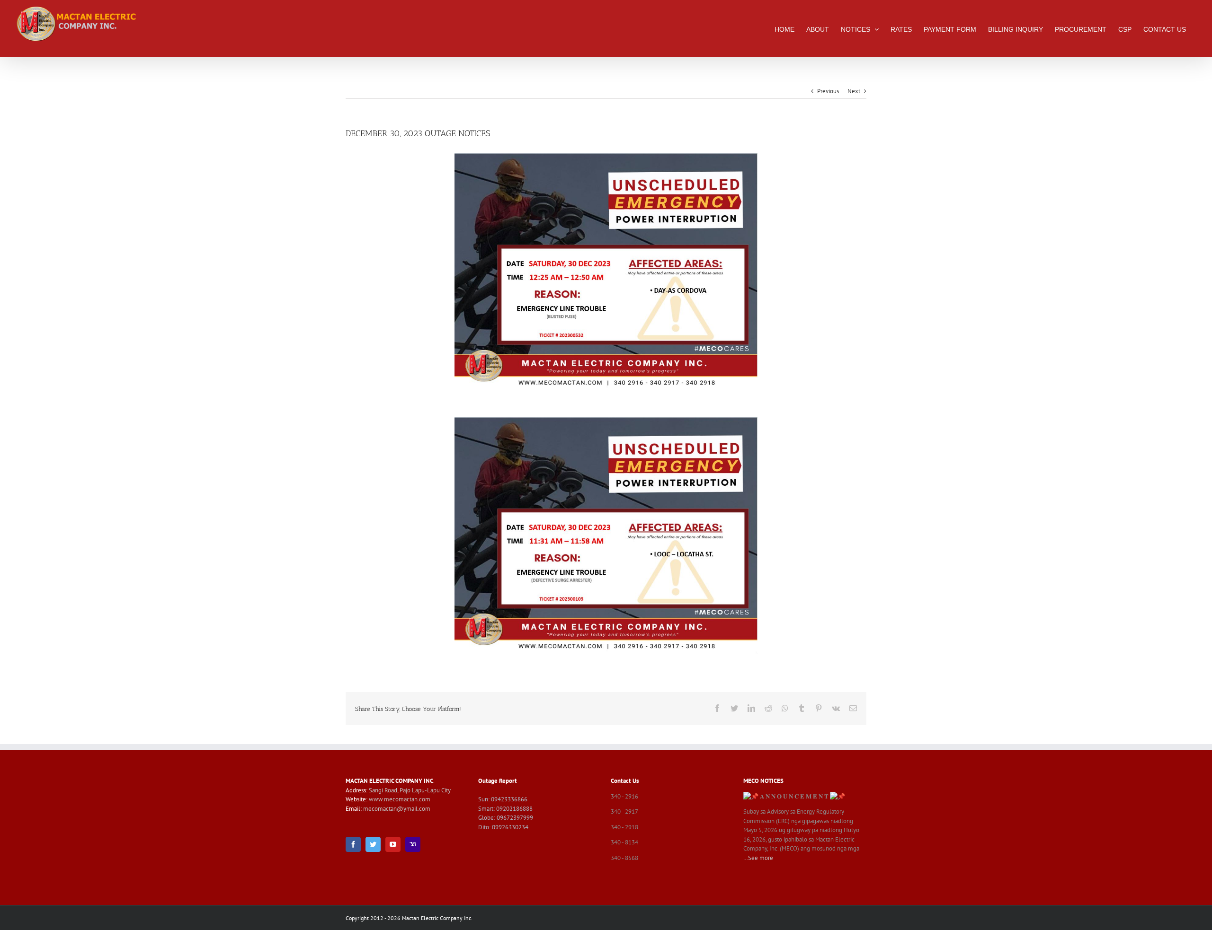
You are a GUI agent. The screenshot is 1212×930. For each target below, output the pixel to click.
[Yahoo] (412, 844)
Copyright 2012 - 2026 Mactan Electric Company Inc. (409, 917)
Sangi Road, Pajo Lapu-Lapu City (410, 790)
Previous (828, 91)
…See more (758, 858)
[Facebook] (353, 844)
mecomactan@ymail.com (396, 809)
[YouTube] (393, 844)
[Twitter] (373, 844)
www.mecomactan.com (399, 799)
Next (853, 91)
